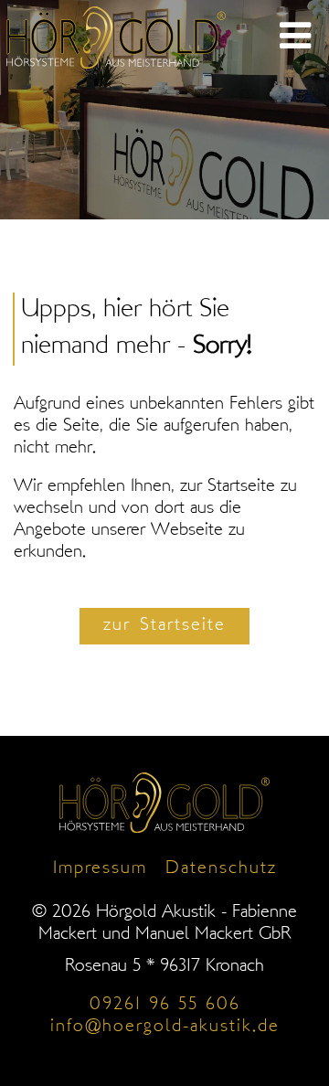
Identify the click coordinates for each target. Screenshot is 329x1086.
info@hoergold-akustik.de (165, 1027)
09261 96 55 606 (165, 1005)
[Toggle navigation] (295, 38)
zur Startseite (164, 625)
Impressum (100, 869)
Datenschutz (221, 869)
